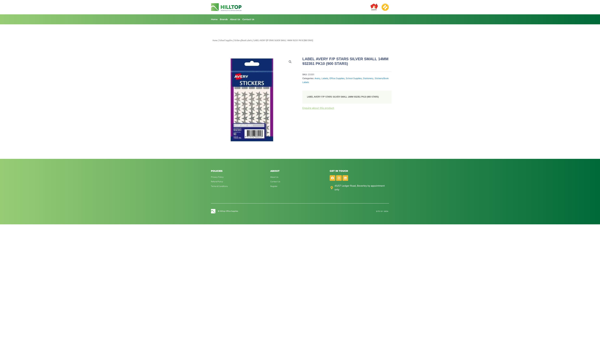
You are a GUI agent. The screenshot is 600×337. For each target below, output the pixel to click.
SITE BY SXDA (382, 211)
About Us (235, 19)
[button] (290, 62)
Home (214, 19)
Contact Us (248, 19)
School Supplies (226, 40)
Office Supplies (337, 78)
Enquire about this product (318, 108)
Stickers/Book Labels (243, 40)
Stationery (368, 78)
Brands (224, 19)
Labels (325, 78)
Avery (317, 78)
